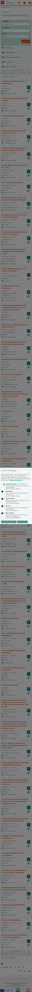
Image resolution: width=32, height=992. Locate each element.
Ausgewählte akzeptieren (9, 522)
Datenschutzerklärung (16, 480)
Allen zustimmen (22, 522)
